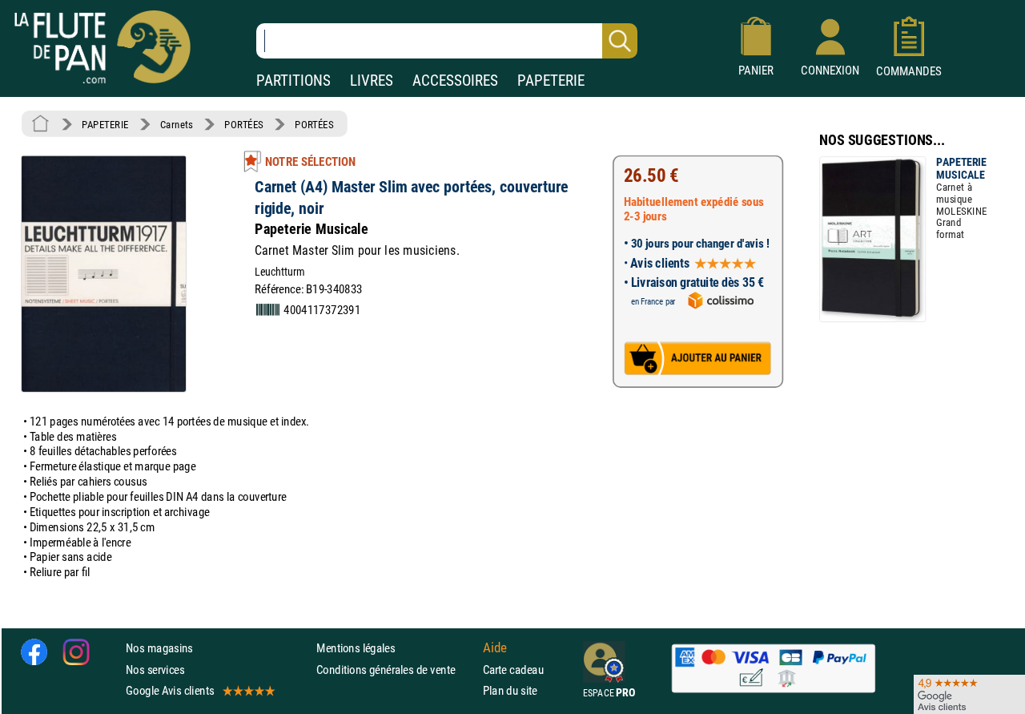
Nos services (155, 669)
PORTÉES (243, 124)
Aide (495, 648)
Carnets (176, 124)
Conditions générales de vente (396, 669)
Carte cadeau (513, 669)
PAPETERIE (551, 80)
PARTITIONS (293, 80)
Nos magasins (159, 649)
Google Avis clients (170, 690)
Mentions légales (355, 649)
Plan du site (510, 690)
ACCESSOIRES (455, 80)
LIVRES (371, 80)
